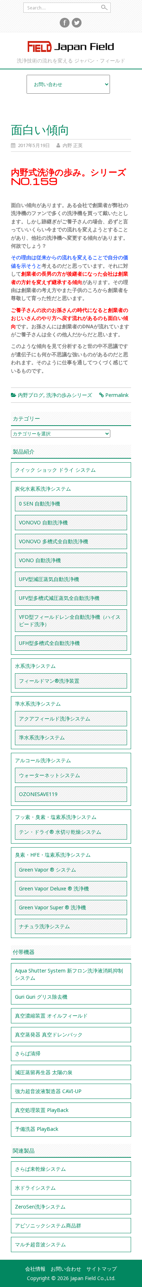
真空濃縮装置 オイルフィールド (51, 1015)
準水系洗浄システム (38, 703)
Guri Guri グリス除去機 (41, 996)
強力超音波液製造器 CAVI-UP (48, 1091)
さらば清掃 (27, 1053)
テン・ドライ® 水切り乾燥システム (60, 831)
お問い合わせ (66, 1268)
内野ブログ (30, 394)
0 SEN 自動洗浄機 (39, 503)
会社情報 (35, 1268)
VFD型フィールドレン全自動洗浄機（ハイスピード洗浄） (70, 620)
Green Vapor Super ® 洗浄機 (52, 907)
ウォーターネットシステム (49, 775)
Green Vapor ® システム (47, 869)
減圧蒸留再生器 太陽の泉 (43, 1072)
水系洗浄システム (35, 665)
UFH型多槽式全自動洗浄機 (49, 643)
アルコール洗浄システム (43, 760)
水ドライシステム (35, 1187)
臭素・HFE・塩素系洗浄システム (53, 854)
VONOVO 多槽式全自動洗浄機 (53, 541)
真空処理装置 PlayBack (41, 1110)
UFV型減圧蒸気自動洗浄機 (49, 579)
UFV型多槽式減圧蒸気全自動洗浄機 (59, 597)
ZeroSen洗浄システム (40, 1206)
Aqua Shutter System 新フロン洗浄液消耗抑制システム (69, 974)
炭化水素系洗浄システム (43, 488)
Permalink (117, 394)
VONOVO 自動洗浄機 (43, 522)
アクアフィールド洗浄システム (54, 718)
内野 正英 (73, 145)
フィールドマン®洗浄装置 (49, 680)
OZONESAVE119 (38, 794)
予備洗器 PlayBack (36, 1128)
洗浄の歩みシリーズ (69, 394)
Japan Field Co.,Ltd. (71, 46)
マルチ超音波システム (40, 1244)
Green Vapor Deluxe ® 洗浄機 (54, 888)
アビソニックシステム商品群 (48, 1225)
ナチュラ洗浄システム (44, 926)
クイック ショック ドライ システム (55, 469)
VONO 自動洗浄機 (40, 560)
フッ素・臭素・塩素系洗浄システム (55, 816)
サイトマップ (101, 1268)
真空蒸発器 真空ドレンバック (49, 1034)
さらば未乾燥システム (40, 1168)
